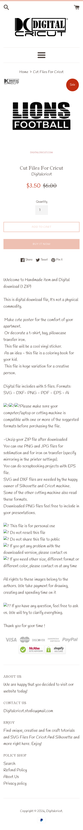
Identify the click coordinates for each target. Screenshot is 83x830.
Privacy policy (15, 783)
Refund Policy (15, 770)
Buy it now (41, 244)
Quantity (41, 202)
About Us (11, 777)
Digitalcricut (54, 811)
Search (9, 763)
